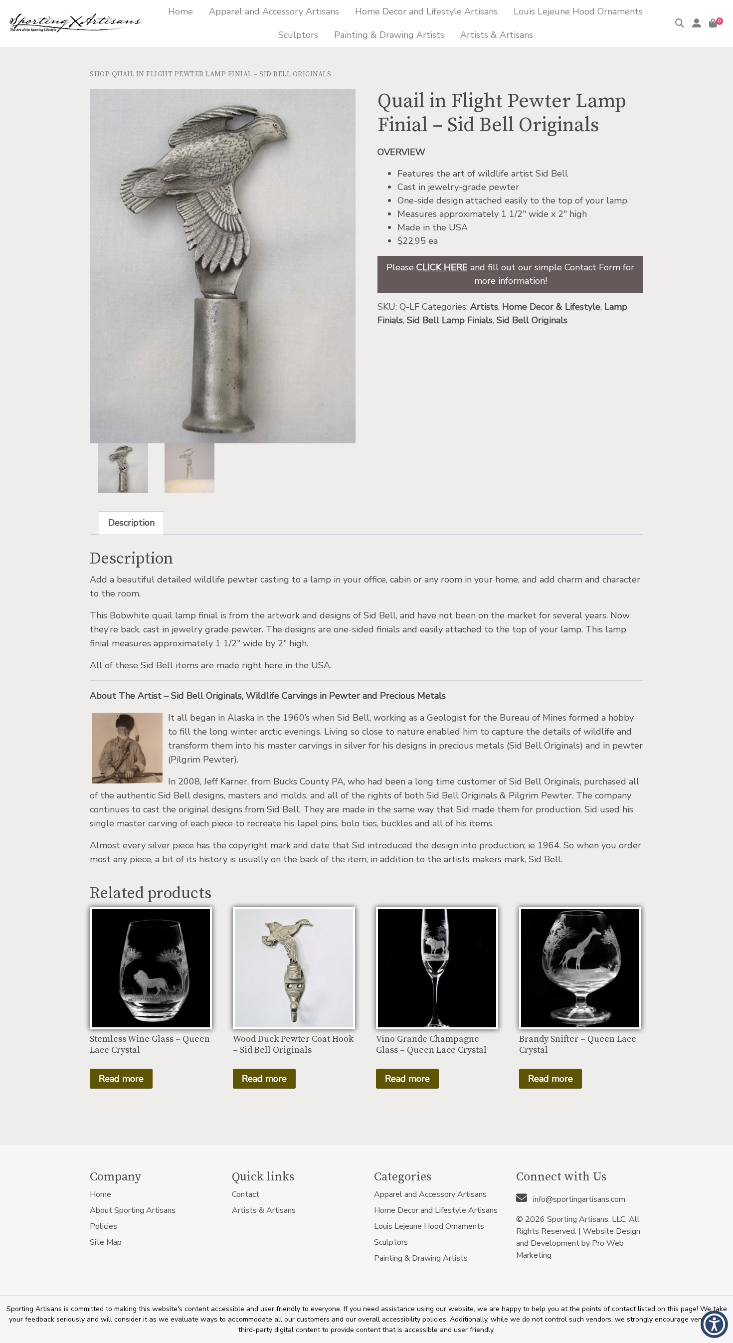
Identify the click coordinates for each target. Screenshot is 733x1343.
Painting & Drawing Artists (421, 1258)
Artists (484, 307)
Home (100, 1194)
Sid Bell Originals (532, 320)
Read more (121, 1079)
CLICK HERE (442, 267)
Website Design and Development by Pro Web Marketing (578, 1243)
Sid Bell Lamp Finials (450, 320)
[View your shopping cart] (713, 23)
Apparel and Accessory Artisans (430, 1194)
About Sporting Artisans (133, 1210)
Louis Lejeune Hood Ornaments (429, 1226)
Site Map (106, 1242)
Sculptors (391, 1242)
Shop (100, 74)
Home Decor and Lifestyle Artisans (436, 1210)
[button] (714, 1324)
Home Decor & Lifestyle (551, 307)
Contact (245, 1194)
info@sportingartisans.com (578, 1199)
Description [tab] (131, 523)
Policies (103, 1226)
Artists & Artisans (264, 1210)
